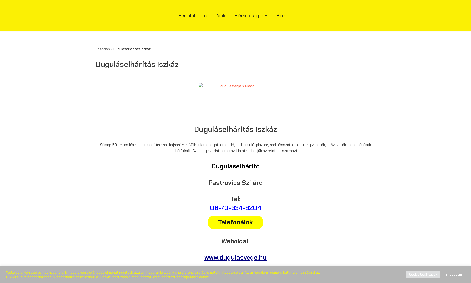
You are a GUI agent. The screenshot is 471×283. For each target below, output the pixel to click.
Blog (280, 16)
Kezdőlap (103, 49)
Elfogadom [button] (453, 274)
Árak (220, 16)
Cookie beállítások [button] (423, 274)
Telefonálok (235, 222)
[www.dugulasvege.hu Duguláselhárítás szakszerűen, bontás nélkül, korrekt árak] (121, 15)
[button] (266, 15)
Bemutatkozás (193, 16)
